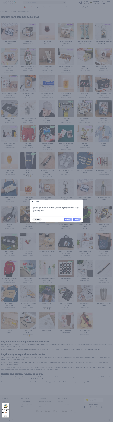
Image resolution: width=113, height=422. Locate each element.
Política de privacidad (38, 212)
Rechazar (67, 219)
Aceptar (76, 219)
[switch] (5, 416)
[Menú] (8, 404)
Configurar (37, 219)
